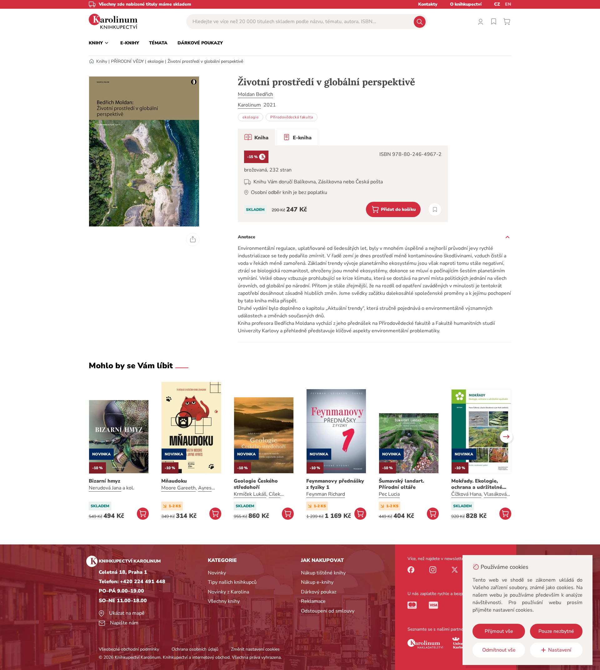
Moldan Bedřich (255, 94)
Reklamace (313, 601)
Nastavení (559, 650)
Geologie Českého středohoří (256, 484)
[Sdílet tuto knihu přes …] (192, 239)
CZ (497, 4)
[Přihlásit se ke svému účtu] (480, 21)
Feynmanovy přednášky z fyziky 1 (335, 484)
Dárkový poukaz (318, 591)
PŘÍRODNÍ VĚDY (127, 61)
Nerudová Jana (105, 487)
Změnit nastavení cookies (255, 649)
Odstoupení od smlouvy (327, 611)
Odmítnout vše (499, 650)
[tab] (256, 137)
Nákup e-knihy (317, 582)
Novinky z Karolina (228, 591)
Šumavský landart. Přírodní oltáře (401, 484)
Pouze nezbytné (556, 631)
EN (508, 4)
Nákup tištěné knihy (323, 572)
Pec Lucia (389, 494)
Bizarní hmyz (104, 481)
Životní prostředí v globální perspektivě (205, 61)
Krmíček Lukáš (250, 494)
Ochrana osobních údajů (195, 649)
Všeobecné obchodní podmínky (129, 649)
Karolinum (249, 105)
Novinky (217, 572)
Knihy (101, 61)
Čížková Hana (466, 494)
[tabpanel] (343, 184)
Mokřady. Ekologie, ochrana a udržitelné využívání (476, 484)
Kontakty (428, 4)
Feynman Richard (325, 494)
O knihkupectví (466, 4)
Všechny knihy (224, 601)
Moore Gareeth (178, 487)
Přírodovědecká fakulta (291, 117)
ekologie (156, 61)
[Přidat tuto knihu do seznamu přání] (435, 209)
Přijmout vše (499, 631)
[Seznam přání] (493, 21)
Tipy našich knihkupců (232, 582)
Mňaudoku (174, 481)
